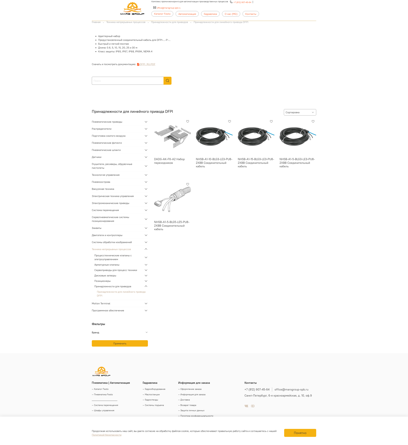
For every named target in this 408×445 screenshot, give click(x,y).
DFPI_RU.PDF (147, 64)
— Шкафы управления (103, 410)
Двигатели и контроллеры (107, 235)
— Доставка (184, 399)
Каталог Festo (162, 13)
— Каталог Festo (100, 389)
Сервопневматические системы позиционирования (110, 218)
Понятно (300, 433)
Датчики (96, 157)
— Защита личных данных (191, 410)
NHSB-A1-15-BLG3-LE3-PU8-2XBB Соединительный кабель (256, 162)
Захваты (96, 228)
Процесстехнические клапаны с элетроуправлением (113, 257)
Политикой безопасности (106, 434)
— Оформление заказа (189, 389)
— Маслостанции (151, 394)
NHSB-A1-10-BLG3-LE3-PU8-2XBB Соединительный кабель (214, 162)
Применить (119, 343)
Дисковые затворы (105, 275)
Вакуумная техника (103, 188)
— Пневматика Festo (102, 394)
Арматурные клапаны (106, 264)
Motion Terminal (101, 303)
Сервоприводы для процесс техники (115, 270)
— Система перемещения (105, 405)
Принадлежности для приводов (169, 22)
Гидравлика (210, 13)
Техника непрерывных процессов (125, 22)
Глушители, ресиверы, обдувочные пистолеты (112, 165)
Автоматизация (187, 13)
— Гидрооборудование (154, 389)
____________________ (104, 399)
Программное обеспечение (108, 310)
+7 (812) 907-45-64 (242, 2)
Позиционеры (102, 280)
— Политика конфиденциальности (195, 415)
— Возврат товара (187, 405)
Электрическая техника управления (113, 196)
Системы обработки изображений (112, 242)
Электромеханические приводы (110, 203)
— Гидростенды (150, 399)
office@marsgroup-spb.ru (168, 8)
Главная (96, 22)
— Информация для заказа (191, 394)
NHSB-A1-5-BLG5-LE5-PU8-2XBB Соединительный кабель (171, 225)
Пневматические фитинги (107, 142)
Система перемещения (105, 210)
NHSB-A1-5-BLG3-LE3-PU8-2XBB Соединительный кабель (297, 162)
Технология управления (106, 174)
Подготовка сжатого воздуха (108, 135)
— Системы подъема (153, 405)
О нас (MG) (231, 13)
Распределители (101, 128)
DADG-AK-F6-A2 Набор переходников (169, 161)
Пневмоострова (101, 181)
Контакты (250, 13)
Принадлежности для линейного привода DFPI (121, 293)
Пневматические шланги (106, 150)
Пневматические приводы (107, 121)
